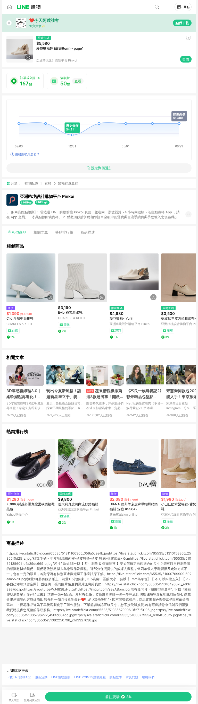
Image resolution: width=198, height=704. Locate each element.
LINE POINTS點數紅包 (90, 677)
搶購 (186, 59)
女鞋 (48, 183)
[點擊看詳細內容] (30, 277)
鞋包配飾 (31, 183)
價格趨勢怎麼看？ (27, 154)
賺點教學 (116, 677)
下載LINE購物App (18, 677)
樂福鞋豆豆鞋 (68, 183)
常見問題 (132, 677)
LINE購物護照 (60, 677)
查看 (78, 81)
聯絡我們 (148, 677)
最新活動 (41, 677)
